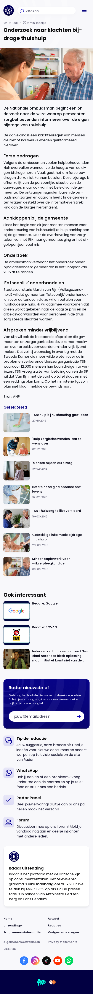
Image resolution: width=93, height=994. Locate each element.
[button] (84, 10)
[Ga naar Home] (8, 10)
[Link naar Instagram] (35, 960)
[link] (46, 749)
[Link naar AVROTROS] (41, 982)
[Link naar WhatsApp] (69, 960)
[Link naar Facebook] (24, 960)
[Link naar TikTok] (46, 960)
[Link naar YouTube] (57, 960)
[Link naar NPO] (52, 982)
